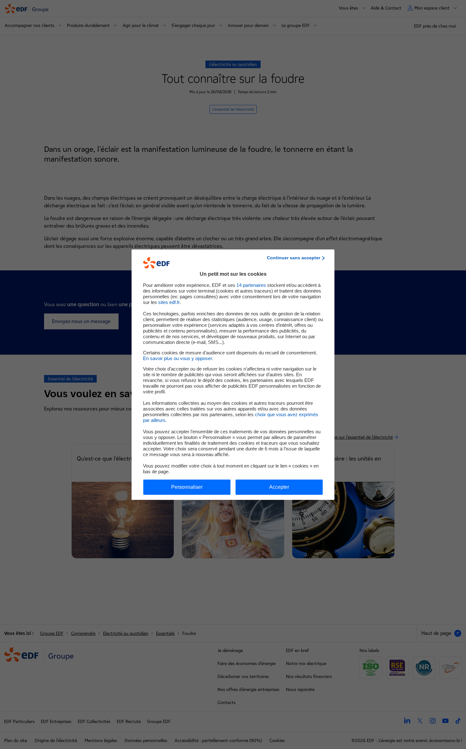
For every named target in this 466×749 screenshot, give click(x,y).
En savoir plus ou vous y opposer (177, 358)
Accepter (279, 487)
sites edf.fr (168, 302)
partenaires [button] (251, 285)
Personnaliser (187, 487)
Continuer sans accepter (293, 257)
